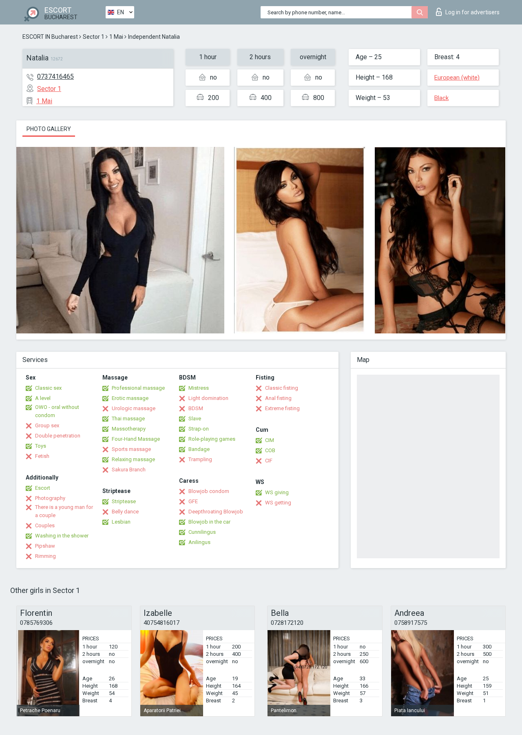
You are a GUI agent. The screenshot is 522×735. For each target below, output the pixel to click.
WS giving (277, 492)
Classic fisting (281, 388)
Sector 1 (93, 36)
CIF (268, 460)
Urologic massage (133, 408)
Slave (194, 418)
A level (43, 398)
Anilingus (199, 542)
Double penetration (57, 436)
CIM (269, 440)
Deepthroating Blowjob (215, 512)
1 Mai (116, 36)
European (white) (457, 77)
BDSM (195, 408)
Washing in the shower (61, 536)
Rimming (45, 556)
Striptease (124, 501)
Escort (42, 488)
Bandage (199, 449)
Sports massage (131, 449)
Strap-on (198, 429)
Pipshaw (45, 546)
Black (441, 98)
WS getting (278, 503)
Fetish (42, 456)
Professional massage (138, 388)
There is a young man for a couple (64, 511)
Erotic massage (130, 398)
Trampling (200, 459)
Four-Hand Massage (136, 439)
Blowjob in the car (209, 522)
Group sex (47, 425)
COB (270, 450)
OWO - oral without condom (57, 411)
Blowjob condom (208, 491)
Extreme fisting (282, 408)
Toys (40, 446)
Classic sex (48, 388)
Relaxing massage (133, 459)
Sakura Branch (129, 469)
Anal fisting (278, 398)
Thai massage (128, 418)
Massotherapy (129, 429)
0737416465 (55, 76)
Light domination (208, 398)
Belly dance (125, 512)
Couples (45, 525)
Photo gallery (49, 129)
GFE (193, 501)
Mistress (198, 388)
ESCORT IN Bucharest (50, 36)
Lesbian (121, 522)
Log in (472, 12)
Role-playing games (211, 439)
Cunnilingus (202, 532)
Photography (50, 498)
